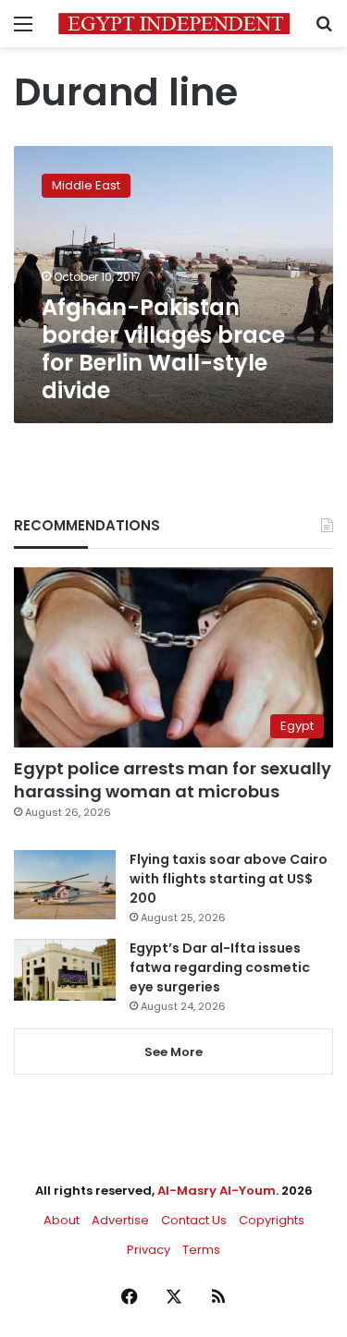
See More (173, 1052)
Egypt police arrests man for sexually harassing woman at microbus (172, 780)
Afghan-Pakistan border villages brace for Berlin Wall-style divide (163, 349)
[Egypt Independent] (174, 23)
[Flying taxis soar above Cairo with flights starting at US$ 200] (65, 884)
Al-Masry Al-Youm (216, 1190)
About (61, 1220)
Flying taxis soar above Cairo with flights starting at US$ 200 (229, 878)
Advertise (120, 1220)
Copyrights (271, 1220)
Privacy (148, 1249)
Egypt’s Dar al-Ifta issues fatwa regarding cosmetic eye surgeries (220, 967)
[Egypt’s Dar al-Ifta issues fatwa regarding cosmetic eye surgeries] (65, 969)
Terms (201, 1249)
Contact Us (194, 1220)
